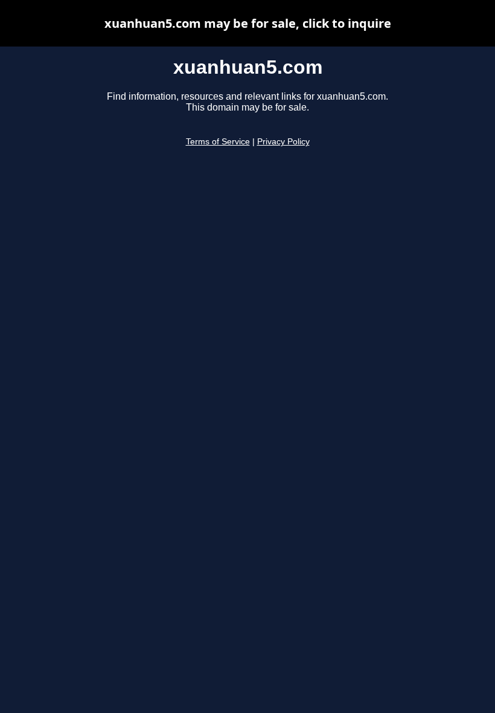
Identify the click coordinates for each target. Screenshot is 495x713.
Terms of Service (218, 141)
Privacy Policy (283, 141)
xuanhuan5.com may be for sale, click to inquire (247, 23)
